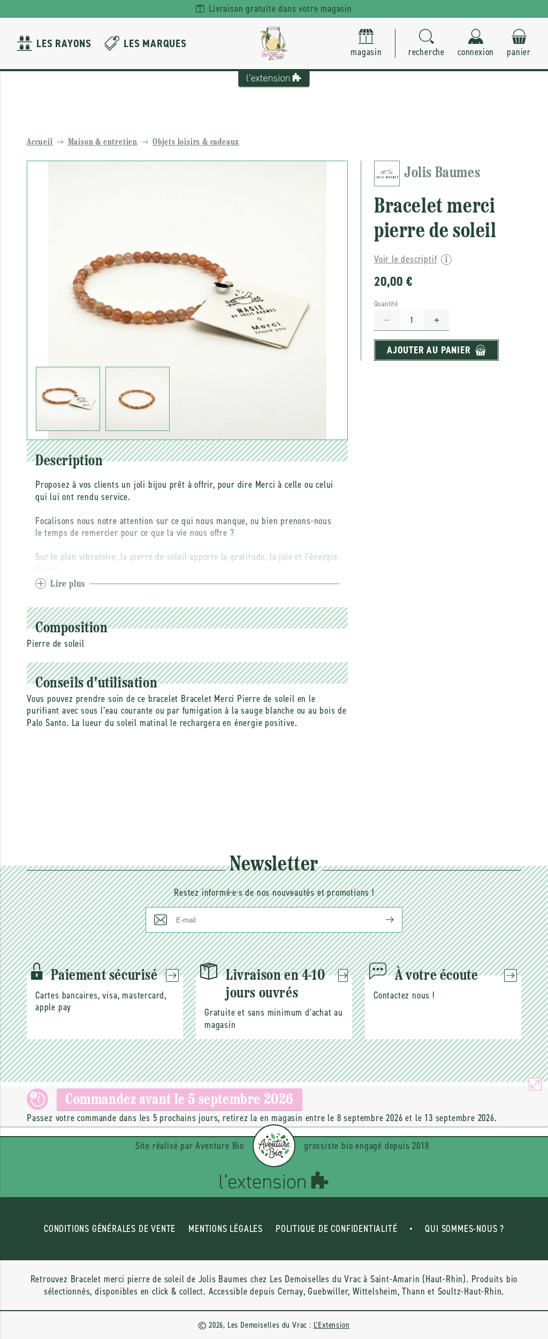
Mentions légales (225, 1228)
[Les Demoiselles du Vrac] (274, 43)
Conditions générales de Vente (110, 1228)
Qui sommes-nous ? (464, 1228)
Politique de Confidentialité (336, 1228)
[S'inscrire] (381, 920)
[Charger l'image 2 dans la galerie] (137, 398)
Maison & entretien (103, 142)
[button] (426, 43)
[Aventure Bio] (274, 1145)
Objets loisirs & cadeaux (196, 142)
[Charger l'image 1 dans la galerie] (68, 398)
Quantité (386, 304)
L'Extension (332, 1324)
